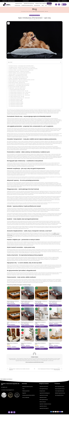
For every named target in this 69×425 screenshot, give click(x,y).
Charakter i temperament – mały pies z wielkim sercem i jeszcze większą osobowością (23, 68)
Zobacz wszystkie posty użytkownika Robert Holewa (34, 362)
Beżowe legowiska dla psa (59, 386)
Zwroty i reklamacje (25, 397)
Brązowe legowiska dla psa (59, 388)
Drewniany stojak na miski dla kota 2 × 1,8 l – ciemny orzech (20, 97)
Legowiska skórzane (43, 397)
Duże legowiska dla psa (44, 388)
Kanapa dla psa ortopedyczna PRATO (16, 104)
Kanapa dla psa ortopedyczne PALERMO (16, 103)
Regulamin (24, 393)
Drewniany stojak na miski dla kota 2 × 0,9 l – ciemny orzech (20, 95)
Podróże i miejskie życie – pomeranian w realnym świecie (18, 81)
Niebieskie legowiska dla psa (60, 393)
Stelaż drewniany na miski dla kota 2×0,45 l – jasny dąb (19, 90)
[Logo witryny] (6, 4)
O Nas (23, 388)
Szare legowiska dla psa (59, 395)
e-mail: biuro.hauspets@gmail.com (7, 389)
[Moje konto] (59, 4)
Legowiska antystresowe (44, 386)
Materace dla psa (43, 401)
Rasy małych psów (33, 15)
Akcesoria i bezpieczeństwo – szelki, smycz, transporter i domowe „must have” (21, 79)
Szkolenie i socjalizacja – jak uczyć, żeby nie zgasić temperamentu (20, 72)
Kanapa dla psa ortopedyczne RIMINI (16, 100)
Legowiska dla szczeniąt (44, 395)
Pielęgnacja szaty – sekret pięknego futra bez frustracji (18, 75)
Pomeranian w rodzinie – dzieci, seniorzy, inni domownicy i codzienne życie (21, 70)
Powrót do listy (34, 369)
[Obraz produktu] (13, 293)
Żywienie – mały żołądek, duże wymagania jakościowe (18, 78)
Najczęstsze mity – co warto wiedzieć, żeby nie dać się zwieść (19, 85)
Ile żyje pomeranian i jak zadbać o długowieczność (17, 86)
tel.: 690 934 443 (4, 387)
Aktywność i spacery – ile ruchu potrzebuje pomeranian (18, 74)
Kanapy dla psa (42, 390)
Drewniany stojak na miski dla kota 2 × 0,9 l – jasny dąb (19, 93)
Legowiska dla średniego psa (45, 393)
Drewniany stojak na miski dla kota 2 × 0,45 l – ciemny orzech (20, 92)
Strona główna (23, 11)
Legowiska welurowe (43, 406)
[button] (60, 62)
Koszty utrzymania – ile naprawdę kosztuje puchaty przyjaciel (19, 83)
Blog (27, 11)
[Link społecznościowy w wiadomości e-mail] (58, 1)
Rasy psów (30, 11)
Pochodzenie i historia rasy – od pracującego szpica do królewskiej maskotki (21, 65)
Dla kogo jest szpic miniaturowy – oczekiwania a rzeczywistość (19, 71)
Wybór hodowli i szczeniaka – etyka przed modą (17, 82)
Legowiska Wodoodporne (44, 408)
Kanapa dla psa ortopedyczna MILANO (16, 106)
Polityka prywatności (25, 390)
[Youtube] (12, 412)
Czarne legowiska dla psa (59, 390)
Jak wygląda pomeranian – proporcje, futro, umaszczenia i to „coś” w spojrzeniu (22, 67)
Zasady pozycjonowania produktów (28, 395)
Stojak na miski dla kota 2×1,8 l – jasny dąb (17, 96)
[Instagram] (14, 412)
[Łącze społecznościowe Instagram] (60, 1)
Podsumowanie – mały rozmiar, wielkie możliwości (17, 88)
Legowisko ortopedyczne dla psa (45, 403)
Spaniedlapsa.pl (9, 379)
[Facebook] (9, 412)
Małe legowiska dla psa (44, 399)
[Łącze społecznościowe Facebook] (57, 1)
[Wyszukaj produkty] (56, 4)
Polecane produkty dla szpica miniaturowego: (17, 89)
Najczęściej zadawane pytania (27, 386)
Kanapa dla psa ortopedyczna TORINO (16, 99)
